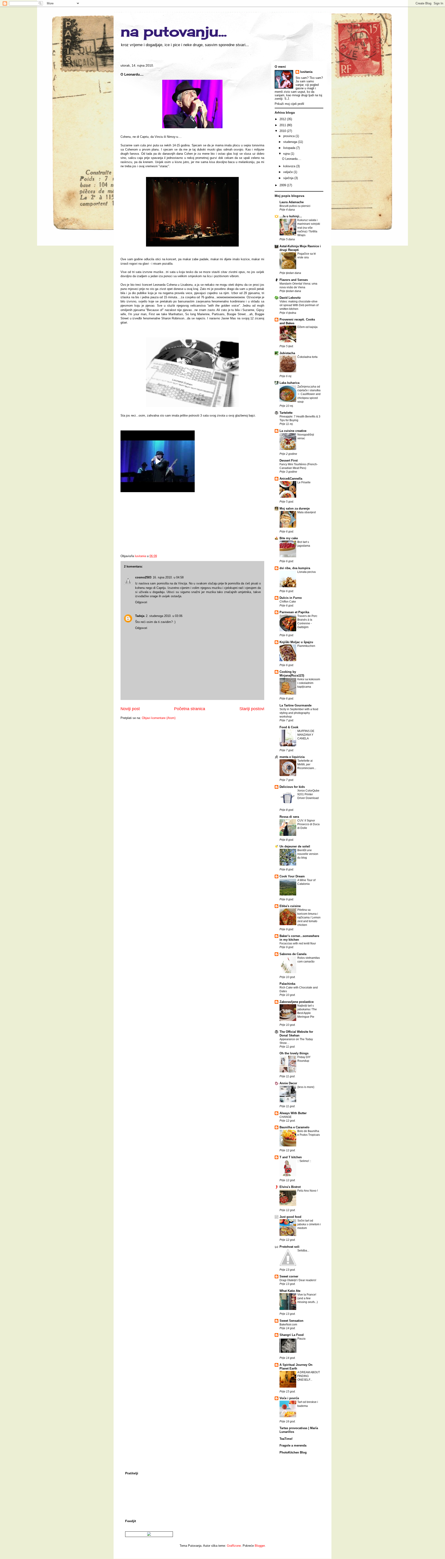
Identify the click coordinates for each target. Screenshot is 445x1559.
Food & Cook (289, 727)
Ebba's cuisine (290, 906)
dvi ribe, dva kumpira (295, 568)
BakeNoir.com (288, 1324)
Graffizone (234, 1545)
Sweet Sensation (291, 1320)
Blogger (260, 1545)
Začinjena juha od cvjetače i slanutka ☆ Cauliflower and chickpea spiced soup (309, 394)
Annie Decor (288, 1083)
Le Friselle (304, 482)
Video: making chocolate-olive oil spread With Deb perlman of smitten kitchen (299, 305)
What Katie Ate (290, 1291)
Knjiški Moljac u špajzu (296, 642)
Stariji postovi (251, 708)
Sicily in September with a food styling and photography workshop (299, 713)
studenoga (290, 142)
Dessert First (289, 460)
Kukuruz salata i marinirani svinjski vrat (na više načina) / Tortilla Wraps (308, 227)
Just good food (290, 1217)
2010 (283, 131)
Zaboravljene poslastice (297, 1002)
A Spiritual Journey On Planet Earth (296, 1366)
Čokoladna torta (307, 357)
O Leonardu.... (291, 158)
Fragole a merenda (293, 1445)
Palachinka (287, 983)
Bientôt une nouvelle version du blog (307, 854)
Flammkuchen (306, 646)
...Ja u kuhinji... (291, 216)
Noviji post (130, 708)
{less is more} (305, 1087)
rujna (287, 153)
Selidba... (303, 1250)
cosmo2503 (143, 577)
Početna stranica (189, 708)
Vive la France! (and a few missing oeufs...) (307, 1298)
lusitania (306, 72)
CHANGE (286, 1117)
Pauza (301, 1338)
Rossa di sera (289, 816)
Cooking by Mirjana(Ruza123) (292, 673)
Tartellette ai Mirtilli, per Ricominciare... (306, 764)
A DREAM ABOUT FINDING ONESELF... (308, 1376)
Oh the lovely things (294, 1053)
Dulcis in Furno (291, 598)
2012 (283, 119)
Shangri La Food (292, 1335)
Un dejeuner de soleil (295, 846)
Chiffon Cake (288, 601)
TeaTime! (286, 1438)
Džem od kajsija (307, 327)
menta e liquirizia (292, 757)
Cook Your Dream (292, 876)
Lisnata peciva (306, 572)
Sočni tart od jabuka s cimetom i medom (309, 1224)
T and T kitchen (291, 1157)
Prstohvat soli (289, 1246)
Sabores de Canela (293, 954)
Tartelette (286, 412)
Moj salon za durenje (295, 508)
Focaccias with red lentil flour (298, 943)
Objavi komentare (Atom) (158, 718)
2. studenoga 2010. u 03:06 (164, 616)
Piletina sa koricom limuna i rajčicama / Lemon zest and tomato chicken (309, 917)
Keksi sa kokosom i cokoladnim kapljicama (308, 683)
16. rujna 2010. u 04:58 (168, 577)
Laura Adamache (292, 202)
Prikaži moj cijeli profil (289, 104)
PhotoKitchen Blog (293, 1452)
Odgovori (141, 602)
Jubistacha (287, 353)
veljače (288, 172)
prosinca (289, 136)
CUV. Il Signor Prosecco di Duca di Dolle (308, 824)
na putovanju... (174, 31)
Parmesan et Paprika (294, 612)
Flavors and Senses (294, 280)
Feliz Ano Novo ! (307, 1190)
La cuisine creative (293, 431)
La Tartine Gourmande (296, 705)
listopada (289, 148)
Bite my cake (289, 538)
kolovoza (289, 166)
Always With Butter (293, 1113)
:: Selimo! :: (304, 1161)
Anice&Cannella (291, 478)
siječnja (288, 178)
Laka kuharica (289, 383)
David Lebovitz (290, 297)
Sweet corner (289, 1276)
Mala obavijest (306, 512)
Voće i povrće (289, 1398)
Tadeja (139, 616)
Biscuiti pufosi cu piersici (295, 206)
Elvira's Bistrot (290, 1187)
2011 (283, 125)
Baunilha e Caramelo (294, 1127)
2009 (283, 185)
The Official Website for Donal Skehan (296, 1033)
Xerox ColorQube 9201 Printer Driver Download (308, 794)
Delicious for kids (292, 787)
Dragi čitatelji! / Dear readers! (298, 1280)
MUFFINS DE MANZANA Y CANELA (305, 734)
